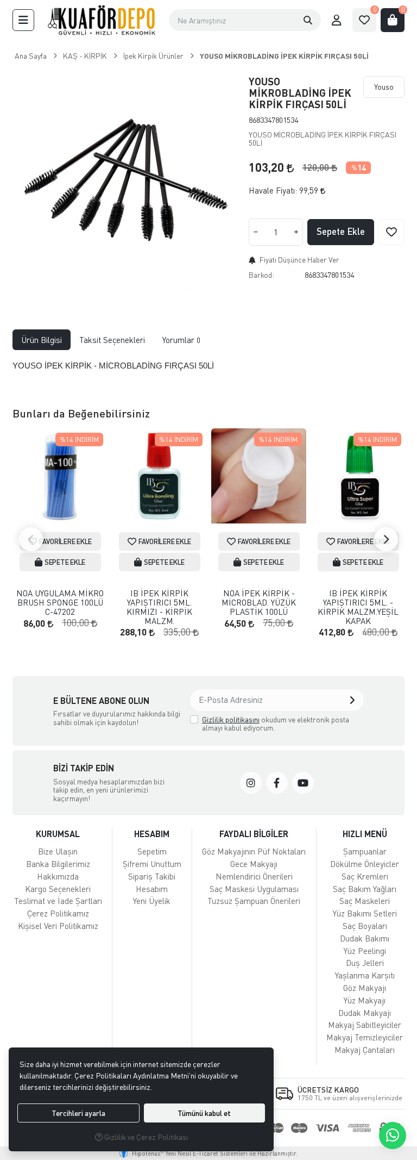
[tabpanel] (208, 370)
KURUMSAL (58, 833)
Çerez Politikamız (58, 913)
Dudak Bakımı (364, 938)
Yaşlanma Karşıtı (365, 975)
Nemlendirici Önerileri (254, 876)
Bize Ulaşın (58, 851)
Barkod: (261, 274)
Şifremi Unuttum (152, 864)
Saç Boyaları (365, 926)
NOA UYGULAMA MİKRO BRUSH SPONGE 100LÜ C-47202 (60, 602)
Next (386, 539)
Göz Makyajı (364, 988)
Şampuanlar (365, 851)
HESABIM (151, 833)
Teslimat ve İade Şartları (58, 901)
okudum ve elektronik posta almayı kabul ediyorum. (275, 723)
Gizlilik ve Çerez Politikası (145, 1137)
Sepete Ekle (341, 231)
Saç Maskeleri (364, 901)
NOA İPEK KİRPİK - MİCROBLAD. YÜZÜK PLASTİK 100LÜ (259, 602)
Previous (31, 539)
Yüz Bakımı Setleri (365, 913)
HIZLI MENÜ (365, 833)
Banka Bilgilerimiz (58, 864)
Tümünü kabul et (204, 1113)
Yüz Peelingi (365, 951)
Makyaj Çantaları (364, 1050)
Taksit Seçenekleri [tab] (112, 340)
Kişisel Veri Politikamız (58, 926)
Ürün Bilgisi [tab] (41, 340)
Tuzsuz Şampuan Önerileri (253, 901)
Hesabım (152, 889)
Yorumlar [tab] (181, 340)
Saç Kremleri (365, 876)
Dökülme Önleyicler (364, 864)
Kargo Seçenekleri (58, 889)
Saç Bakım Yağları (364, 889)
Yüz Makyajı (365, 1000)
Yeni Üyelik (151, 901)
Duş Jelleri (365, 963)
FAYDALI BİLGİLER (253, 833)
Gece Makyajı (253, 864)
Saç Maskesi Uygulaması (254, 889)
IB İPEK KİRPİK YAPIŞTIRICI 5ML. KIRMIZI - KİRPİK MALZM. (159, 607)
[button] (23, 20)
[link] (251, 783)
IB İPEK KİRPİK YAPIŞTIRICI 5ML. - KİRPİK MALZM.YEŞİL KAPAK (358, 607)
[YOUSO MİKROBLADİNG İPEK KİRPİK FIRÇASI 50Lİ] (124, 184)
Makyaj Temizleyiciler (364, 1037)
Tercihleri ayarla (78, 1113)
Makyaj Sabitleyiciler (364, 1025)
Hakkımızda (58, 876)
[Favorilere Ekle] (391, 232)
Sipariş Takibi (151, 876)
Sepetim (152, 851)
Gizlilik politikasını (231, 719)
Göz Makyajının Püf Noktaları (254, 851)
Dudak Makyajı (364, 1013)
